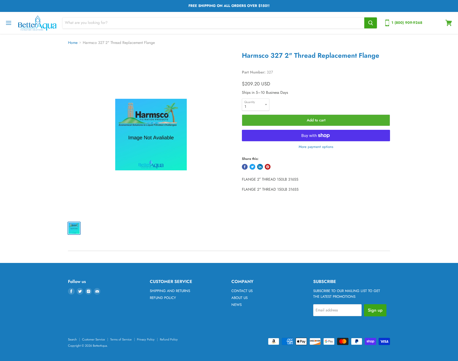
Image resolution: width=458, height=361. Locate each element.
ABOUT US (239, 297)
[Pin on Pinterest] (268, 167)
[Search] (370, 22)
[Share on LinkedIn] (260, 167)
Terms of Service (121, 339)
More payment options (316, 147)
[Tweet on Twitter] (252, 167)
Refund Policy (169, 339)
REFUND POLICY (163, 297)
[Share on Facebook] (245, 167)
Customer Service (93, 339)
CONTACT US (242, 290)
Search (72, 339)
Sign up (375, 310)
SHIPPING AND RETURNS (170, 290)
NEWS (236, 304)
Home (73, 43)
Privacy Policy (146, 339)
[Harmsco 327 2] (151, 134)
